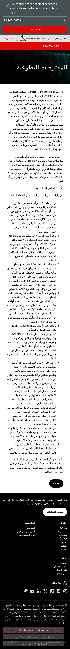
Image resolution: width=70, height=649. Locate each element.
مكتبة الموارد (61, 570)
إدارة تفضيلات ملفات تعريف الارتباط (33, 630)
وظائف (64, 545)
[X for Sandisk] (45, 591)
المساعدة (62, 563)
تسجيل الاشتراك (55, 511)
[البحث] (2, 45)
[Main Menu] (65, 46)
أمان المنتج (62, 573)
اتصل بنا (63, 549)
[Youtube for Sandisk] (32, 591)
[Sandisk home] (51, 46)
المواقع (63, 542)
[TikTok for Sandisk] (52, 591)
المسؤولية (62, 531)
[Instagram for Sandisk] (65, 591)
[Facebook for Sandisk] (58, 591)
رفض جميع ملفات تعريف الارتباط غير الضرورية (33, 636)
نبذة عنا (63, 527)
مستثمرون (62, 535)
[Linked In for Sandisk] (39, 591)
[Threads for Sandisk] (26, 591)
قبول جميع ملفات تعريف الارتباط (33, 643)
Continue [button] (35, 29)
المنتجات (31, 527)
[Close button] (8, 5)
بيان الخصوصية (27, 619)
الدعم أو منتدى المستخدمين (35, 165)
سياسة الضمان (60, 566)
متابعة (56, 483)
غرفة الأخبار (62, 538)
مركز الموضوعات (27, 535)
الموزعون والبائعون (26, 531)
